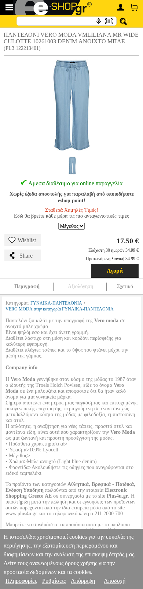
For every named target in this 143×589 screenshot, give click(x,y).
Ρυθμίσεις (54, 581)
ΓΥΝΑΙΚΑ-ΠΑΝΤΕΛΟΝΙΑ (56, 303)
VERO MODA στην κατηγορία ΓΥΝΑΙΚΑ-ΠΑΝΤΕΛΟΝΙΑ (60, 309)
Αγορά (115, 271)
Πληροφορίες (21, 581)
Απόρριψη (83, 581)
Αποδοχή (114, 581)
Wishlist (27, 240)
